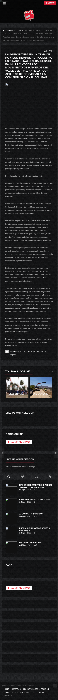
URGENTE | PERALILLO (30, 543)
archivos (8, 696)
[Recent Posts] (9, 476)
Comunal (43, 351)
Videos (29, 692)
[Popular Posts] (23, 476)
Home (6, 689)
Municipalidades (30, 689)
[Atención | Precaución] (11, 518)
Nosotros (16, 689)
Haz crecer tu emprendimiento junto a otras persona (35, 486)
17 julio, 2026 (26, 516)
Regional (13, 355)
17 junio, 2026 (26, 545)
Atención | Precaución (31, 514)
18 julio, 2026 (26, 502)
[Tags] (50, 476)
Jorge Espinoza (15, 351)
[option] (17, 387)
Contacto (39, 692)
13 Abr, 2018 (30, 351)
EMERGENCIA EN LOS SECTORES (34, 499)
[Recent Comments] (36, 476)
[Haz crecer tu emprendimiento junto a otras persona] (11, 489)
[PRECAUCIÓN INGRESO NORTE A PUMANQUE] (11, 533)
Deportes (8, 692)
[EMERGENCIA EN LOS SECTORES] (11, 504)
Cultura (19, 692)
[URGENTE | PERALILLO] (11, 547)
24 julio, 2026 (26, 490)
